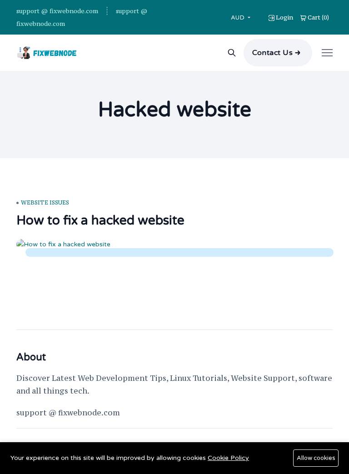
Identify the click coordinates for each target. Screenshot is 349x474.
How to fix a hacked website (100, 220)
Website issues (45, 202)
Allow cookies (316, 458)
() (318, 17)
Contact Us (272, 52)
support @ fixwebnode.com (57, 11)
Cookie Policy (228, 458)
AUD (238, 17)
